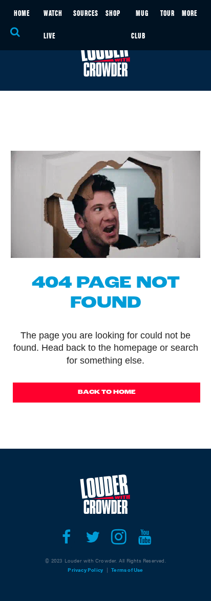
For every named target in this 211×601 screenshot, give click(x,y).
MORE (189, 12)
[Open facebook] (66, 537)
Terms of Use (127, 569)
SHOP (113, 12)
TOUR (167, 12)
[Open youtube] (145, 537)
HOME (22, 12)
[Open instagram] (119, 537)
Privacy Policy (85, 569)
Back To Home (107, 392)
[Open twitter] (92, 537)
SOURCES (85, 12)
